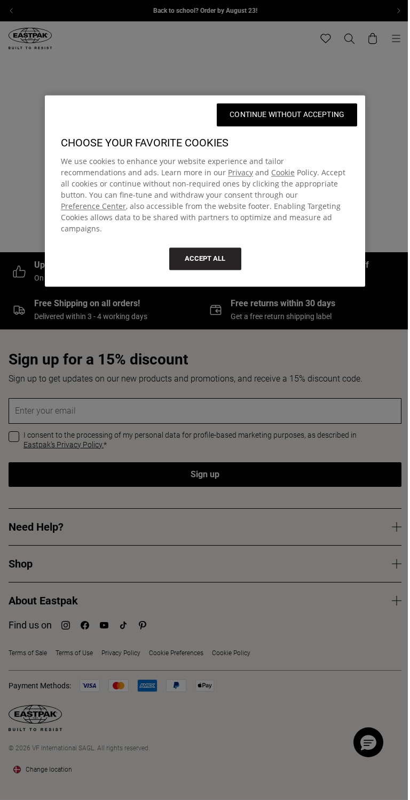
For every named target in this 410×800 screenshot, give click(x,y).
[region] (205, 190)
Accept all (205, 258)
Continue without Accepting (287, 114)
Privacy (240, 172)
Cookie (283, 172)
